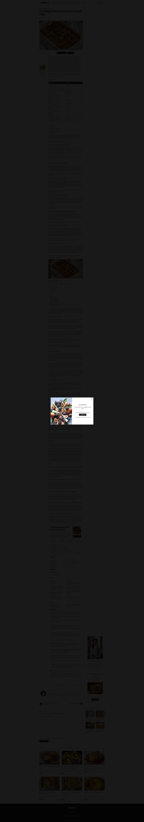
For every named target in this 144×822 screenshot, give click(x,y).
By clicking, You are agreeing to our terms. (83, 417)
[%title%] (92, 398)
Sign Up (83, 414)
